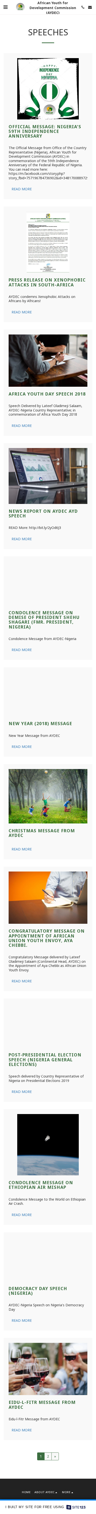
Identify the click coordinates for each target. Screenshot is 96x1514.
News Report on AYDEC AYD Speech (43, 513)
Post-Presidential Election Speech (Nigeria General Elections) (45, 1097)
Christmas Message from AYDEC (42, 862)
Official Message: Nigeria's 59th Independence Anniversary (45, 131)
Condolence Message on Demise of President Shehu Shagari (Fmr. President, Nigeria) (44, 637)
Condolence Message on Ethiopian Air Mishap (41, 1223)
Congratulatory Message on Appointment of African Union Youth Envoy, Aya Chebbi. (47, 968)
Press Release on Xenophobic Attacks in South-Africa (47, 282)
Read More (22, 189)
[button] (5, 7)
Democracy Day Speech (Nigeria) (38, 1328)
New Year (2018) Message (40, 753)
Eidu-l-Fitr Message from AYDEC (42, 1442)
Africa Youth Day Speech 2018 (47, 394)
